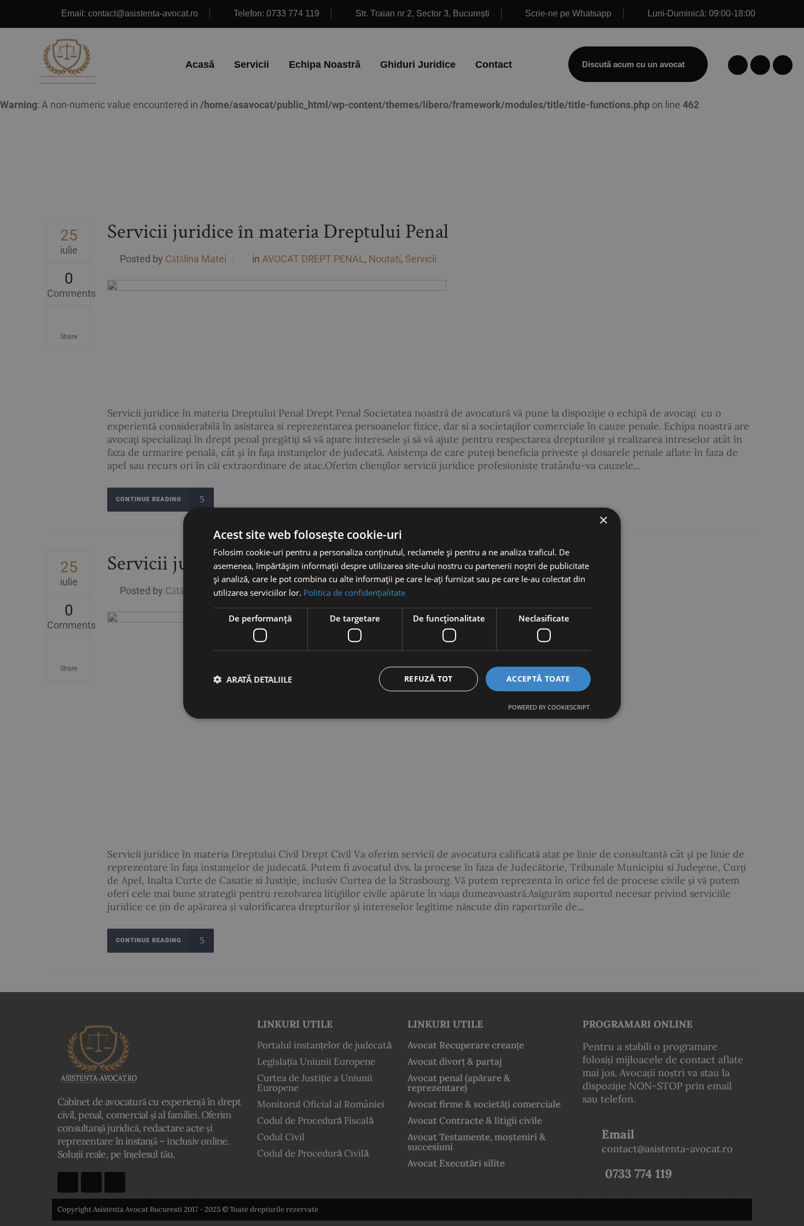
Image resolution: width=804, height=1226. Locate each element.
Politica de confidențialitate (354, 592)
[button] (252, 679)
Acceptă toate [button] (538, 678)
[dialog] (402, 613)
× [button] (603, 520)
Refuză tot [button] (428, 678)
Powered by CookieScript (549, 707)
